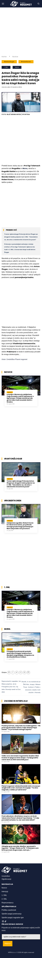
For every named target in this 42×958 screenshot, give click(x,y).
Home (4, 56)
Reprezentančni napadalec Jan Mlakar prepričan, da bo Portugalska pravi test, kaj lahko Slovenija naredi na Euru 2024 (11, 686)
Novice (15, 56)
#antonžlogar (9, 62)
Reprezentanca (7, 903)
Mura (17, 67)
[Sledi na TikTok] (5, 921)
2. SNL (4, 899)
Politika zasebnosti (9, 910)
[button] (3, 3)
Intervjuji (5, 891)
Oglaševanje (6, 879)
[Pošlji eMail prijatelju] (20, 672)
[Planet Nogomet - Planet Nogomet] (21, 3)
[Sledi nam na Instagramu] (3, 921)
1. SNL (6, 67)
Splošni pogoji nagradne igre (13, 917)
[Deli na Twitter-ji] (17, 672)
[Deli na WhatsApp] (9, 672)
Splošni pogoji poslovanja (11, 914)
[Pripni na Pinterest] (24, 672)
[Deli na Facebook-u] (13, 672)
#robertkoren (26, 62)
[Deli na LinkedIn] (28, 672)
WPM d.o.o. (12, 952)
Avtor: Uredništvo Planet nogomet (14, 359)
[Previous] (2, 392)
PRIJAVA (8, 943)
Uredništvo (6, 876)
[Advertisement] (21, 31)
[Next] (40, 392)
